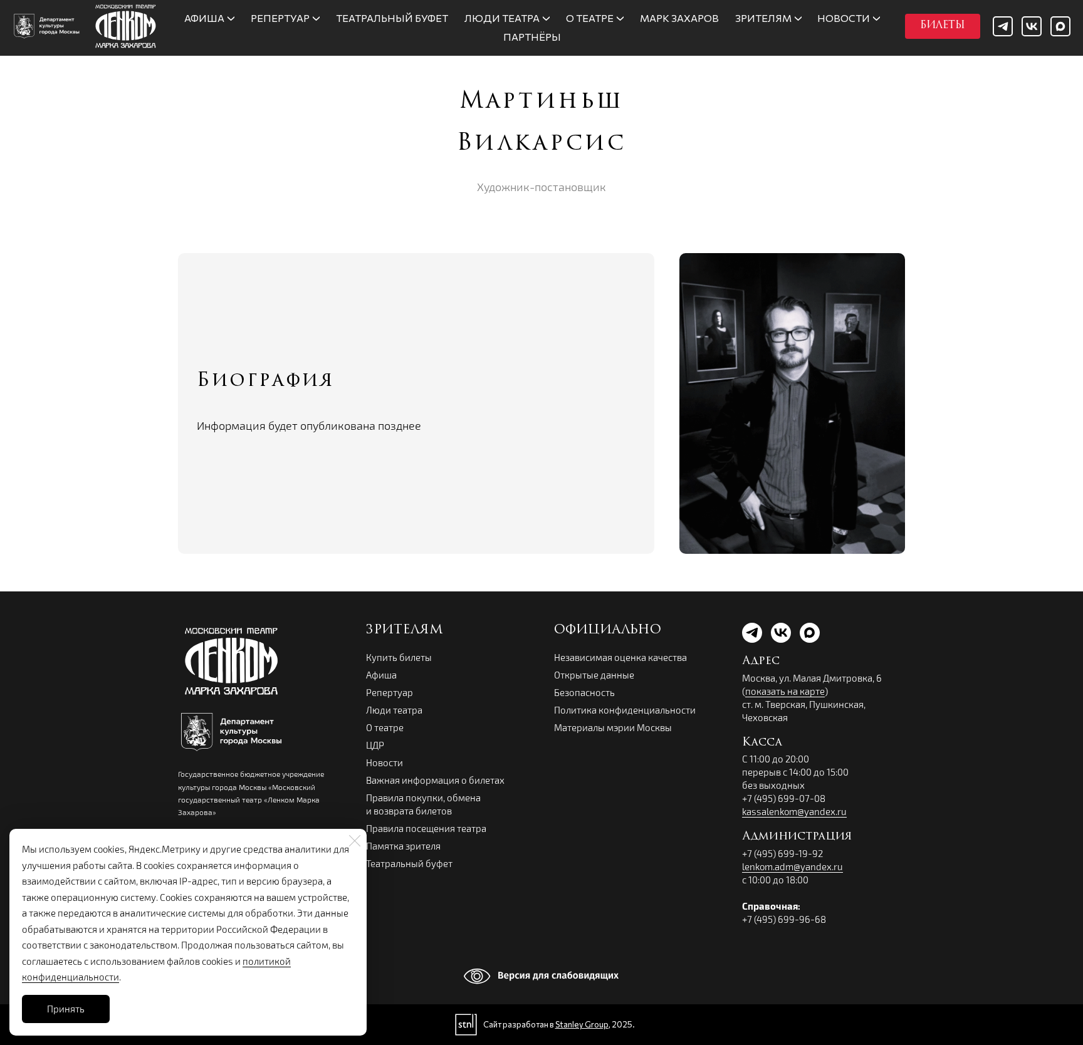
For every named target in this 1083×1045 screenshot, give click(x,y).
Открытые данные (594, 674)
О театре (385, 727)
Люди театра (394, 709)
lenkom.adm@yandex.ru (792, 866)
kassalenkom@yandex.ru (794, 811)
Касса (762, 743)
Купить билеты (399, 657)
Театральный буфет (409, 863)
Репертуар (389, 692)
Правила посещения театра (426, 828)
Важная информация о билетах (435, 780)
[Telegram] (1003, 26)
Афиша (381, 674)
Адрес (761, 661)
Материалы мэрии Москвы (613, 727)
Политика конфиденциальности (625, 709)
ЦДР (375, 745)
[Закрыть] (354, 840)
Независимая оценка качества (620, 657)
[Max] (1060, 26)
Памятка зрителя (403, 845)
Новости (384, 762)
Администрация (797, 837)
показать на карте (785, 691)
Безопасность (584, 692)
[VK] (1032, 26)
